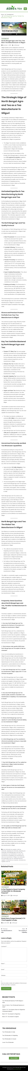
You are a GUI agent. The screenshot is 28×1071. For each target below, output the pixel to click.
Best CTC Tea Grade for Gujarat (10, 1016)
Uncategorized (5, 38)
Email (3, 969)
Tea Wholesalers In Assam (9, 1039)
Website (3, 975)
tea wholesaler (21, 857)
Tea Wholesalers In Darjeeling (10, 1035)
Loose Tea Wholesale (8, 1042)
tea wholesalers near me (7, 858)
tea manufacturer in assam (14, 854)
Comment (4, 946)
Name (3, 963)
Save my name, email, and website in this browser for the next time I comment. (14, 983)
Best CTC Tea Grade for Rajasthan (11, 1014)
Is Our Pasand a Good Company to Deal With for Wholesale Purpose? (13, 891)
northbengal (16, 45)
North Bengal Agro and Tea (13, 852)
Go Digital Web (17, 1069)
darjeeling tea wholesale (12, 851)
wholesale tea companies (12, 860)
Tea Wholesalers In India (8, 1032)
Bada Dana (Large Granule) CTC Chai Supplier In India (13, 919)
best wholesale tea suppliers (10, 849)
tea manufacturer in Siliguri (10, 857)
